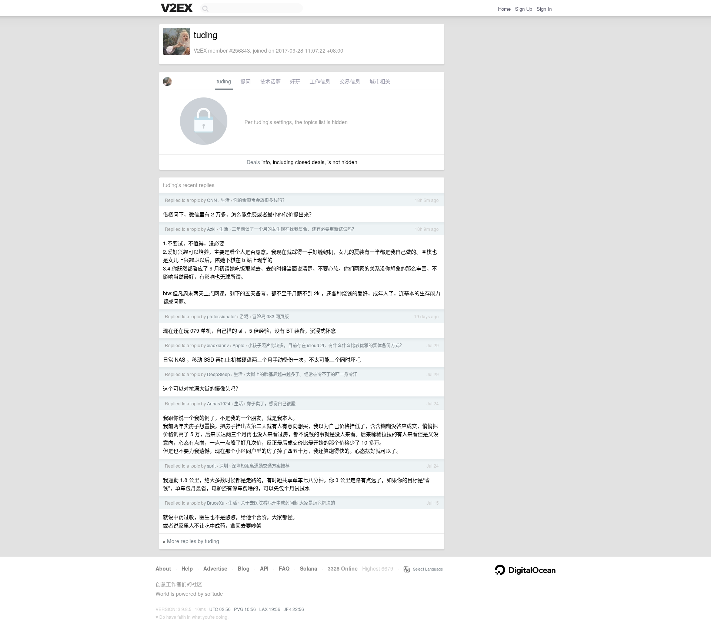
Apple (238, 345)
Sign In (544, 8)
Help (187, 568)
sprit (211, 465)
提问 (245, 81)
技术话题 (270, 81)
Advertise (215, 568)
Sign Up (523, 8)
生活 (225, 200)
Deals (253, 162)
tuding (224, 81)
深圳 (223, 465)
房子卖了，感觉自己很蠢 (271, 403)
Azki (211, 229)
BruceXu (215, 502)
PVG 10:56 (245, 609)
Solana (308, 568)
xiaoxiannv (218, 345)
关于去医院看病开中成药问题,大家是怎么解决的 (288, 502)
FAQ (284, 568)
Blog (244, 568)
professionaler (221, 316)
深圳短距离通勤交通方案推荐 (261, 465)
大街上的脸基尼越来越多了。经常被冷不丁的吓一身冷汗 (301, 374)
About (163, 568)
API (264, 568)
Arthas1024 (218, 403)
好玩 (295, 81)
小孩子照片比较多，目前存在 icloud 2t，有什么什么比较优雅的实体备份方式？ (326, 345)
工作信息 (320, 81)
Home (504, 8)
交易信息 (350, 81)
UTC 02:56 (220, 609)
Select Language (426, 569)
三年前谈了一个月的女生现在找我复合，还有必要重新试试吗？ (294, 229)
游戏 (244, 316)
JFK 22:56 (294, 609)
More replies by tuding (193, 541)
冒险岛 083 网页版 (270, 316)
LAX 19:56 (269, 609)
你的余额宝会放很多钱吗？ (260, 200)
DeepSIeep (218, 374)
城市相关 (380, 81)
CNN (212, 200)
